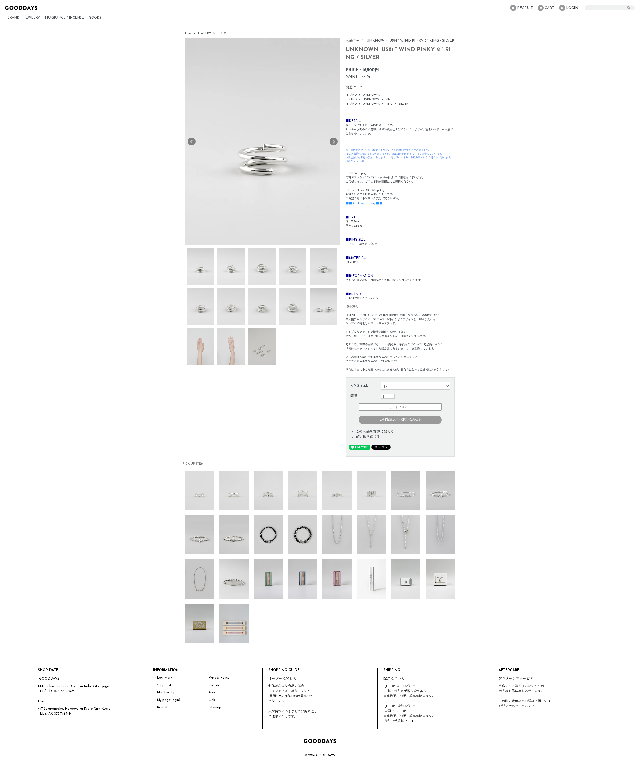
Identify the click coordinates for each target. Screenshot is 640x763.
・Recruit (161, 707)
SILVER (403, 103)
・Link (210, 700)
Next (334, 142)
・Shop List (163, 685)
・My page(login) (167, 700)
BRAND (14, 17)
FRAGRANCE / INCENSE (64, 17)
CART (549, 8)
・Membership (165, 692)
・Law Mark (163, 677)
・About (212, 692)
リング (221, 33)
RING (389, 99)
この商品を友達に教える (375, 432)
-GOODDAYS (49, 679)
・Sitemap (213, 707)
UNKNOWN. (371, 94)
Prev (192, 142)
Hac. (42, 701)
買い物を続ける (368, 437)
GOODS (95, 17)
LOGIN (572, 8)
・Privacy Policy (217, 677)
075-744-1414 (63, 713)
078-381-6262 (64, 691)
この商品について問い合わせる (400, 419)
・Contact (213, 685)
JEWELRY (32, 17)
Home (188, 33)
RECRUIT (525, 8)
